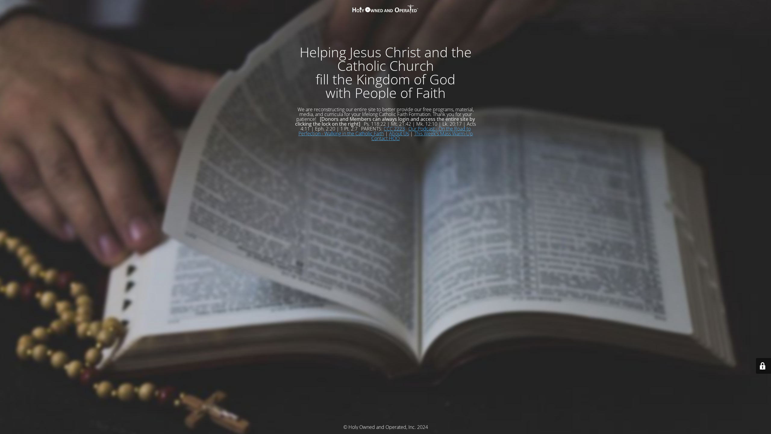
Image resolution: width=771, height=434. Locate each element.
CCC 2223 (394, 128)
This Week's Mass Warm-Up (443, 133)
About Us (399, 133)
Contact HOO (385, 138)
